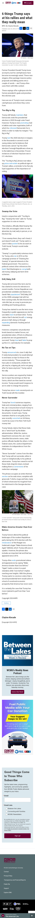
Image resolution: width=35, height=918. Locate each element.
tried (16, 340)
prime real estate (10, 163)
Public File (7, 884)
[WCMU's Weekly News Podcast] (17, 650)
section (5, 476)
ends (14, 560)
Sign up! (17, 836)
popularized (15, 294)
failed (24, 340)
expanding (6, 323)
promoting (24, 123)
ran (15, 256)
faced (13, 402)
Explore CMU (8, 892)
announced (11, 352)
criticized (13, 128)
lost (8, 138)
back (12, 315)
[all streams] (32, 915)
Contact (6, 871)
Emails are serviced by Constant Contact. (17, 828)
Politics (6, 603)
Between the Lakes (14, 808)
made (17, 390)
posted (15, 244)
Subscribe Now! (17, 692)
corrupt (24, 269)
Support (6, 888)
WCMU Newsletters (14, 814)
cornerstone (18, 467)
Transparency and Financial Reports (15, 880)
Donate (29, 3)
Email (6, 795)
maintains (20, 115)
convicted (16, 418)
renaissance (6, 543)
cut (25, 317)
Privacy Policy (8, 876)
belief (4, 269)
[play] (3, 916)
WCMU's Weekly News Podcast (17, 672)
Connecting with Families (16, 811)
